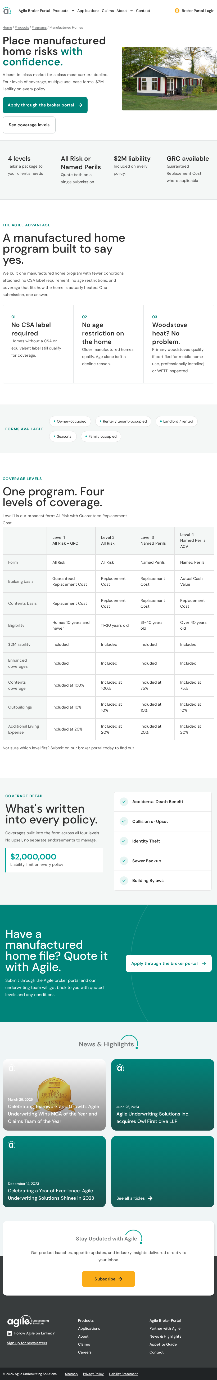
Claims (108, 10)
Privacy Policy (93, 1374)
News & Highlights (165, 1336)
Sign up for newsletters (27, 1343)
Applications (88, 10)
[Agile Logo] (7, 11)
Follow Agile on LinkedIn (34, 1333)
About (121, 10)
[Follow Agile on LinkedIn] (9, 1333)
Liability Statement (123, 1374)
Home (7, 27)
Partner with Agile (165, 1328)
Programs (39, 27)
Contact (143, 10)
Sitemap (71, 1374)
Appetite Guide (163, 1344)
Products (60, 10)
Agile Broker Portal (34, 10)
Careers (85, 1352)
